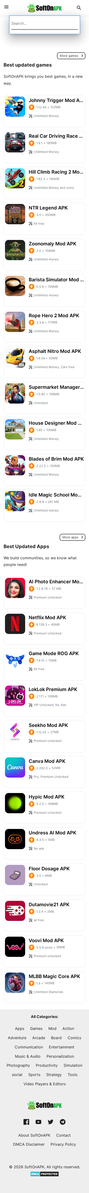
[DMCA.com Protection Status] (44, 1173)
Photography (18, 1065)
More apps (70, 537)
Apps (19, 1028)
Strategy (54, 1074)
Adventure (17, 1037)
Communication (29, 1047)
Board (56, 1037)
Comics (74, 1037)
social (17, 1074)
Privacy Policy (63, 1144)
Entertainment (61, 1047)
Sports (34, 1074)
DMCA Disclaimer (29, 1144)
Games (36, 1028)
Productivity (47, 1065)
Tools (72, 1074)
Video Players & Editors (44, 1083)
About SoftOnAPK (34, 1135)
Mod (52, 1028)
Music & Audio (28, 1056)
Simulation (73, 1065)
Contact (63, 1135)
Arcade (38, 1037)
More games (69, 56)
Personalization (60, 1056)
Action (68, 1028)
